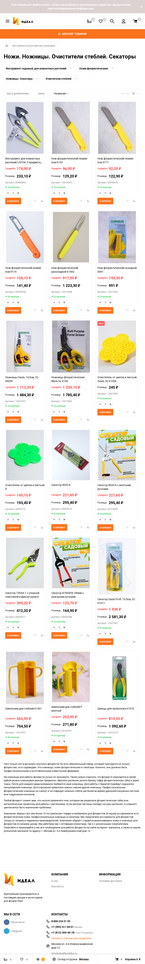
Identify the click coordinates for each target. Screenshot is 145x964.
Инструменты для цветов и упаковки (33, 45)
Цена (41, 93)
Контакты (57, 886)
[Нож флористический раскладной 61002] (71, 237)
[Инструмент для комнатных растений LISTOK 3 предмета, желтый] (25, 128)
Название (60, 93)
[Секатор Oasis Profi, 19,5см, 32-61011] (117, 566)
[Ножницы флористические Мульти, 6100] (71, 347)
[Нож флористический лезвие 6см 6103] (71, 128)
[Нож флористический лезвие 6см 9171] (117, 128)
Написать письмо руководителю (71, 938)
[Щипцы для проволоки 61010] (117, 678)
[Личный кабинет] (123, 21)
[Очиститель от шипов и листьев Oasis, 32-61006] (117, 347)
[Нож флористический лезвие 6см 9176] (25, 237)
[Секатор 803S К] (71, 455)
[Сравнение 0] (89, 21)
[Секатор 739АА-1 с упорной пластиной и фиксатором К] (25, 563)
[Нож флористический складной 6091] (117, 237)
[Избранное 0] (101, 21)
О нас (54, 881)
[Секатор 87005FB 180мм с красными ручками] (71, 563)
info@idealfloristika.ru (64, 953)
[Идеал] (25, 880)
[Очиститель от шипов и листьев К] (25, 455)
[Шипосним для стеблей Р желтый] (71, 677)
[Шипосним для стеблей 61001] (25, 678)
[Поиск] (112, 21)
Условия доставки (110, 881)
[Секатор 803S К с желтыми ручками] (117, 455)
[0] (135, 21)
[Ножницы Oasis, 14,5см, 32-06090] (25, 347)
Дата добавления (18, 93)
